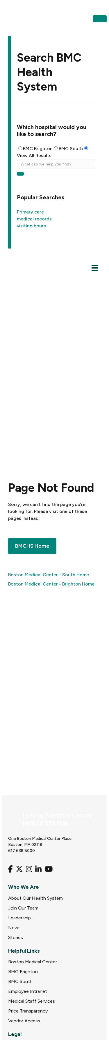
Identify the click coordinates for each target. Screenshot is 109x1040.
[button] (100, 18)
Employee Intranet (27, 991)
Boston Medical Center (32, 961)
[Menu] (95, 267)
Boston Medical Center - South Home (48, 574)
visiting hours (31, 226)
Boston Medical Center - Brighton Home (51, 584)
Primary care (30, 212)
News (14, 927)
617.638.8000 (21, 850)
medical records (34, 219)
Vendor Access (24, 1021)
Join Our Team (23, 908)
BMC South (71, 148)
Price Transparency (28, 1011)
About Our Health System (35, 898)
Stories (15, 937)
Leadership (19, 918)
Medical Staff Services (31, 1001)
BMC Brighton (38, 148)
